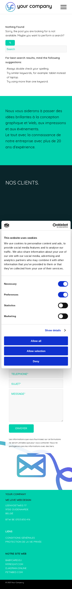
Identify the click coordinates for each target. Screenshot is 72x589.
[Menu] (62, 7)
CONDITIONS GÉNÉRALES (20, 537)
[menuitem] (62, 7)
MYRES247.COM (14, 564)
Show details (53, 330)
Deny (36, 361)
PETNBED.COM (14, 572)
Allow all (36, 340)
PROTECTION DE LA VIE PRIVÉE (23, 541)
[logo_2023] (29, 7)
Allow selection (36, 351)
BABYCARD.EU (13, 560)
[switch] (63, 294)
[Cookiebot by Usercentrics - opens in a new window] (52, 225)
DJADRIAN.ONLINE (16, 568)
